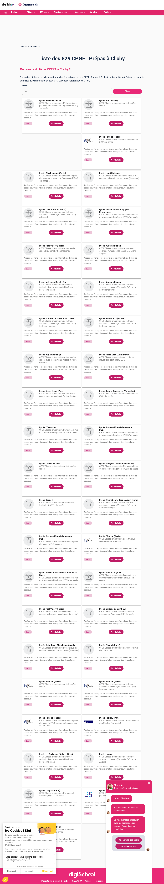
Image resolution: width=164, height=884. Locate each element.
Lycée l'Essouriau (47, 427)
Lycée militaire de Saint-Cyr (112, 609)
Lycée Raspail (46, 500)
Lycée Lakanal (106, 754)
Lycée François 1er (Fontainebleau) (116, 463)
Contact (87, 881)
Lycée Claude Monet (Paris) (52, 209)
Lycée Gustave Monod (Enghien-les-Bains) (116, 428)
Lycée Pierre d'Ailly (108, 100)
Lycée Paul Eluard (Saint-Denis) (114, 355)
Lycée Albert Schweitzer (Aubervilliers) (118, 500)
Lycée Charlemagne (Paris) (52, 173)
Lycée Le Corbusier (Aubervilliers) (56, 754)
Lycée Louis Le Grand (49, 463)
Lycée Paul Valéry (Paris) (51, 246)
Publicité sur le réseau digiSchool (55, 881)
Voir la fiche (56, 124)
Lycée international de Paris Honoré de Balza (58, 573)
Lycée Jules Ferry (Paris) (111, 318)
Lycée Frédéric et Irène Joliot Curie (56, 318)
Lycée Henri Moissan (109, 173)
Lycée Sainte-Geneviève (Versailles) (117, 391)
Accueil (24, 47)
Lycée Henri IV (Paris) (109, 718)
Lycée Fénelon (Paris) (110, 137)
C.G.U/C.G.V (77, 881)
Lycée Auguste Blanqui (110, 246)
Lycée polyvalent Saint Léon (52, 282)
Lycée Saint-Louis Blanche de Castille (57, 645)
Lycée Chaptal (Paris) (109, 645)
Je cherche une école (129, 840)
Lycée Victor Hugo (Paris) (51, 391)
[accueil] (5, 12)
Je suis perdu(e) (128, 846)
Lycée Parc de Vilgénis (110, 572)
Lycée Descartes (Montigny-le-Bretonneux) (114, 210)
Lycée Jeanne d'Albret (50, 100)
